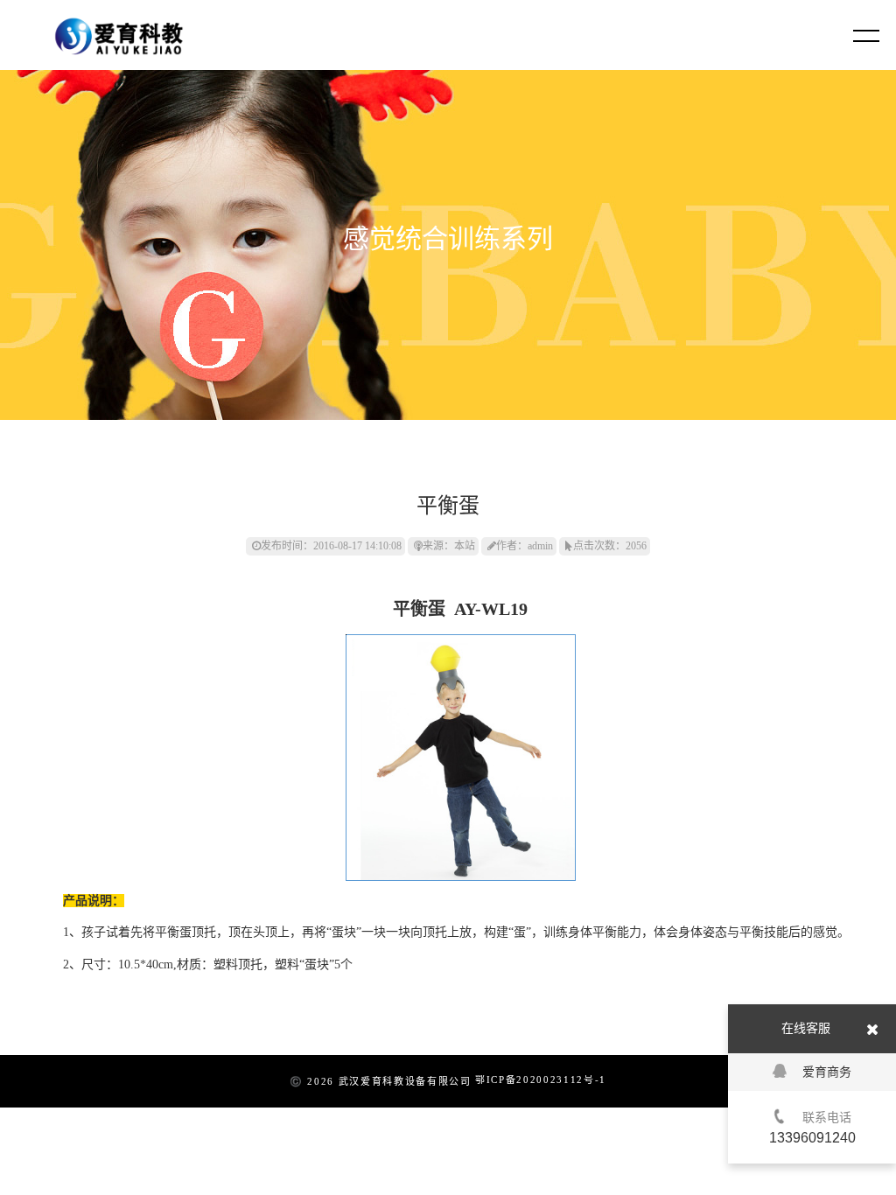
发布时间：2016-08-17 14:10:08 (331, 546)
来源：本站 (449, 546)
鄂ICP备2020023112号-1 (540, 1080)
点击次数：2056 (610, 546)
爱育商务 (826, 1072)
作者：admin (524, 546)
